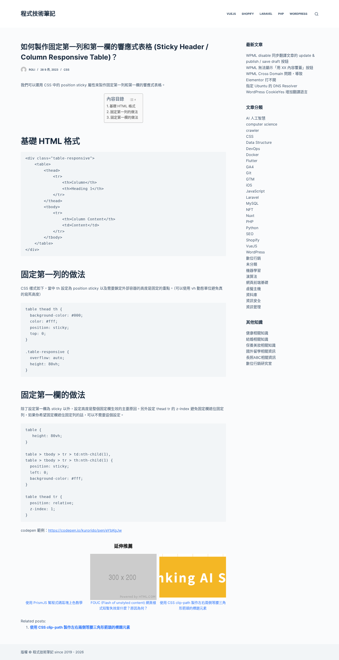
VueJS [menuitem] (231, 13)
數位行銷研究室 (259, 363)
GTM (250, 179)
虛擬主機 (253, 288)
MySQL (252, 203)
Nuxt (250, 215)
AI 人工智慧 (255, 118)
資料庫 (251, 294)
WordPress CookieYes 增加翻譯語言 (277, 92)
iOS (249, 185)
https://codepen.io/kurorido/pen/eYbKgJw (85, 530)
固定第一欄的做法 (124, 117)
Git (248, 173)
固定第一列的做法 (124, 112)
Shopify (252, 240)
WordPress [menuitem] (298, 13)
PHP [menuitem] (281, 13)
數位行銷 (253, 258)
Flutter (251, 160)
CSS (66, 69)
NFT (249, 209)
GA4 (250, 167)
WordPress (255, 252)
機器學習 (253, 270)
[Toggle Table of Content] (133, 99)
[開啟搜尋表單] (316, 14)
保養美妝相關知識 (261, 345)
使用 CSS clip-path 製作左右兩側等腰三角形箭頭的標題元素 (80, 627)
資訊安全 (253, 300)
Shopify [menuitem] (248, 13)
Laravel (252, 197)
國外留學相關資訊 (261, 351)
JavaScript (255, 191)
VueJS (251, 246)
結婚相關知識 (257, 339)
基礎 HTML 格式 (122, 106)
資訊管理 (253, 307)
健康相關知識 (257, 333)
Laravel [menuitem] (266, 13)
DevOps (253, 148)
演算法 (251, 276)
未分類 (251, 264)
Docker (252, 154)
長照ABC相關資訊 (261, 357)
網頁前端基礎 (257, 282)
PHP (249, 221)
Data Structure (259, 142)
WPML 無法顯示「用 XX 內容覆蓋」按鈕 (279, 67)
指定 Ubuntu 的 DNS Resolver (271, 86)
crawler (252, 130)
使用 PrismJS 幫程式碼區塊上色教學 (54, 602)
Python (252, 227)
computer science (261, 124)
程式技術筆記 (38, 13)
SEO (249, 233)
